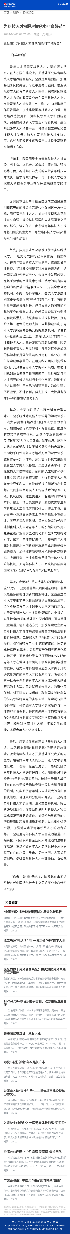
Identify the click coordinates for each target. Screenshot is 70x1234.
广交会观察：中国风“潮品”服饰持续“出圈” (32, 1180)
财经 (16, 13)
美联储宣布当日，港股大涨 (22, 1033)
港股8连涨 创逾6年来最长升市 (24, 1062)
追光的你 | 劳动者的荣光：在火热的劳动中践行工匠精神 (35, 971)
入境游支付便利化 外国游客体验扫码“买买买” (35, 1123)
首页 (6, 13)
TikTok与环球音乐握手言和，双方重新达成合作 (35, 1003)
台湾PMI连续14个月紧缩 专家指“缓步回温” (33, 1151)
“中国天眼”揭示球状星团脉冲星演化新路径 (33, 912)
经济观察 (28, 13)
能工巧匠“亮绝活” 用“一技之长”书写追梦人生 (34, 940)
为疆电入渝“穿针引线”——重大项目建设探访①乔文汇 (34, 1092)
